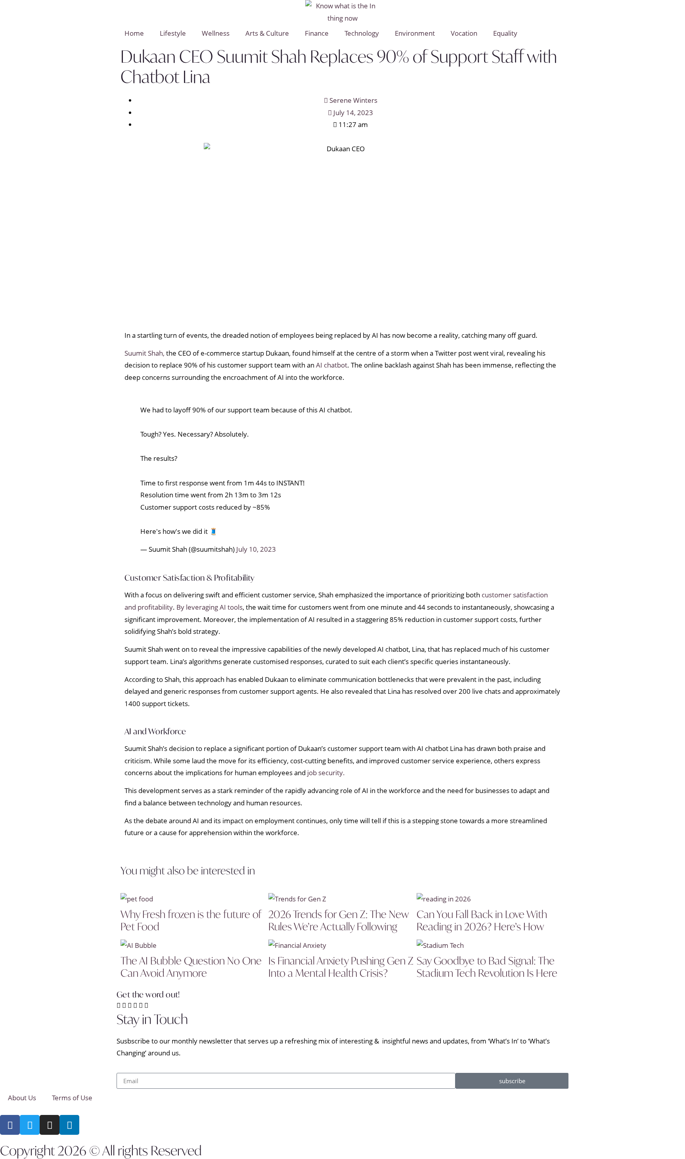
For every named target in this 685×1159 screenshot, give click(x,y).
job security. (326, 772)
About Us (22, 1097)
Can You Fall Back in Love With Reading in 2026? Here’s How (482, 920)
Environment (415, 33)
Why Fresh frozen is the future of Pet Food (191, 920)
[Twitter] (30, 1125)
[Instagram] (49, 1125)
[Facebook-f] (10, 1125)
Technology (361, 33)
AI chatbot (331, 365)
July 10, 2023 (256, 549)
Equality (505, 33)
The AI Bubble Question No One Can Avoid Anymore (191, 967)
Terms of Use (72, 1097)
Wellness (216, 33)
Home (134, 33)
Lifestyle (173, 33)
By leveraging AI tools (209, 607)
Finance (317, 33)
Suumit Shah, (144, 353)
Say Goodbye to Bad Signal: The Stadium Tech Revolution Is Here (487, 967)
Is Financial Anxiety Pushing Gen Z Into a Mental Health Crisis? (340, 967)
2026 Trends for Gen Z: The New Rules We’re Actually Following (338, 920)
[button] (119, 1005)
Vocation (464, 33)
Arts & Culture (267, 33)
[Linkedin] (69, 1125)
